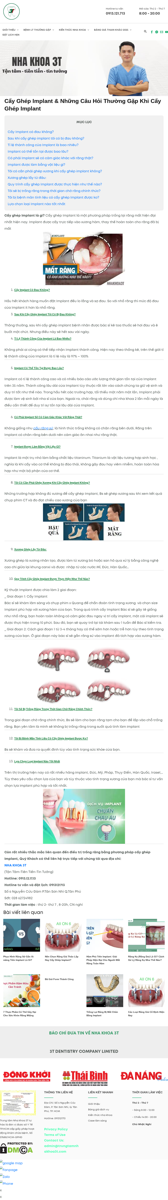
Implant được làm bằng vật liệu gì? (36, 164)
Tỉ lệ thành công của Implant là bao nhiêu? (43, 145)
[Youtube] (166, 31)
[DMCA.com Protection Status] (16, 1148)
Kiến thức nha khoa (100, 1115)
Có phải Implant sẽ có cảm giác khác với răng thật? (50, 158)
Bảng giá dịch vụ (98, 1109)
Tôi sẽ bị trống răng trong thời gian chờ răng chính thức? (54, 191)
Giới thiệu (94, 1104)
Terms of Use (55, 1134)
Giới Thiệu (8, 30)
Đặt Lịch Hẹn (10, 35)
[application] (17, 29)
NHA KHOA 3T (15, 865)
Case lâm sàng (97, 1120)
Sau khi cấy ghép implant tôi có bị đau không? (46, 138)
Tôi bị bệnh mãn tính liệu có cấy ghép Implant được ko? (53, 197)
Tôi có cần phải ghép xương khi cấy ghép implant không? (55, 171)
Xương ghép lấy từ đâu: (27, 177)
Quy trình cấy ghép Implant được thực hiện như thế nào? (55, 184)
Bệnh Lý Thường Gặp (37, 30)
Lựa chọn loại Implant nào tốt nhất (36, 204)
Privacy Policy (56, 1129)
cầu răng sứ (43, 428)
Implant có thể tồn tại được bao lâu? (38, 151)
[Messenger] (156, 31)
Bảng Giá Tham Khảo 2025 (111, 30)
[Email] (161, 31)
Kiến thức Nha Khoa (72, 30)
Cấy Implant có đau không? (31, 132)
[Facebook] (151, 31)
